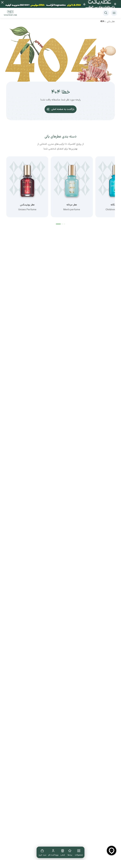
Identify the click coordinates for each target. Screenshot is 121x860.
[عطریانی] (10, 13)
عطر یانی (111, 21)
